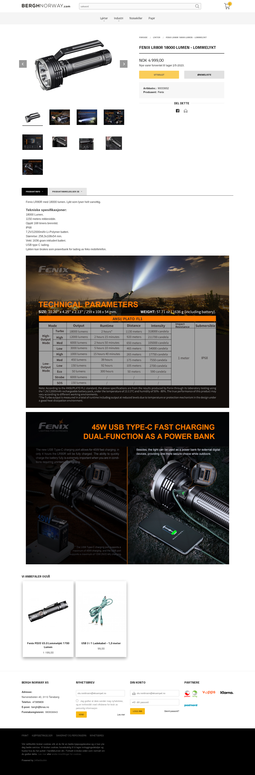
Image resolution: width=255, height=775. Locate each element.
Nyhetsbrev (97, 735)
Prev (23, 64)
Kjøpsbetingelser (42, 735)
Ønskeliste (204, 74)
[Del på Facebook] (178, 111)
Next (124, 64)
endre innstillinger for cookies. (67, 754)
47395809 (38, 702)
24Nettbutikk (40, 760)
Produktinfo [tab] (33, 191)
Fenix (161, 92)
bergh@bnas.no (40, 707)
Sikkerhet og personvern (71, 735)
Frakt (25, 735)
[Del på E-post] (185, 111)
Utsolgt (159, 74)
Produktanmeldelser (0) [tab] (65, 191)
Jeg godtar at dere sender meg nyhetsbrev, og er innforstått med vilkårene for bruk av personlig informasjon (99, 704)
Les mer (121, 714)
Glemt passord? (171, 711)
